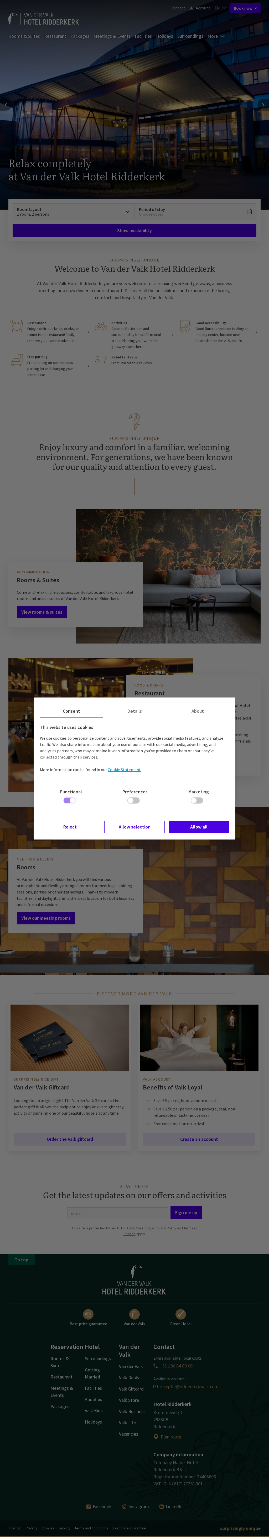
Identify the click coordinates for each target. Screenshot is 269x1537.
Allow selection (135, 827)
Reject (70, 827)
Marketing (198, 792)
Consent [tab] (71, 711)
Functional (71, 792)
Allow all (199, 827)
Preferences (135, 792)
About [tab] (198, 711)
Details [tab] (134, 711)
